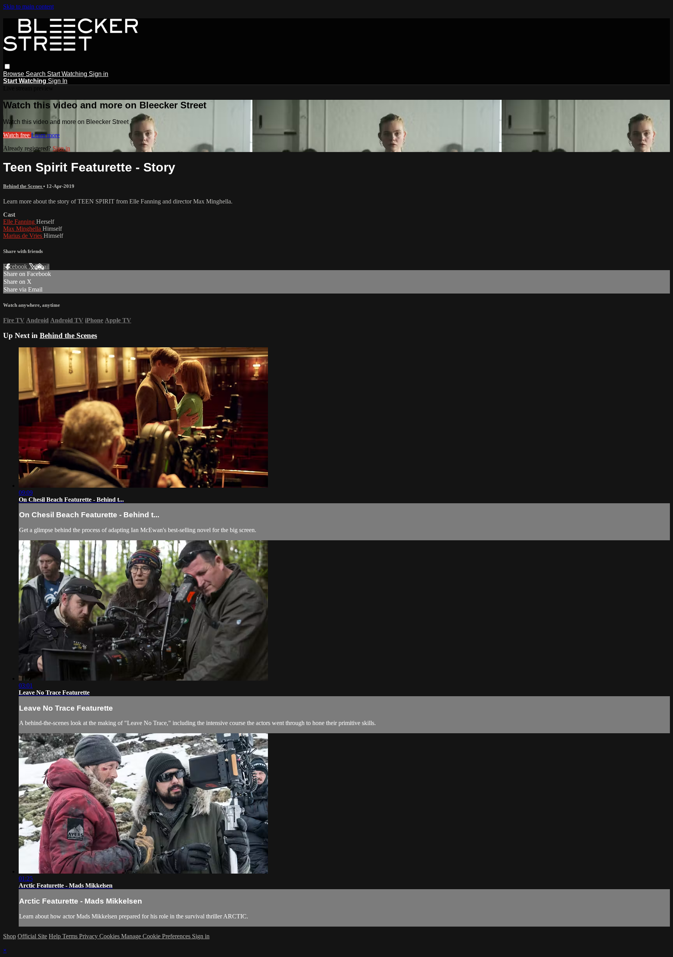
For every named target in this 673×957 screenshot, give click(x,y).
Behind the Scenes (23, 186)
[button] (7, 66)
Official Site (32, 936)
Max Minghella (22, 228)
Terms (70, 936)
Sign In (57, 81)
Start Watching (68, 74)
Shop (9, 936)
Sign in (98, 74)
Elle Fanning (19, 221)
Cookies (110, 936)
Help (55, 936)
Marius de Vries (23, 235)
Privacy (89, 936)
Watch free (17, 135)
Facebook (16, 266)
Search (36, 74)
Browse (14, 74)
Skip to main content (28, 6)
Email (42, 266)
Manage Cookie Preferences (156, 936)
